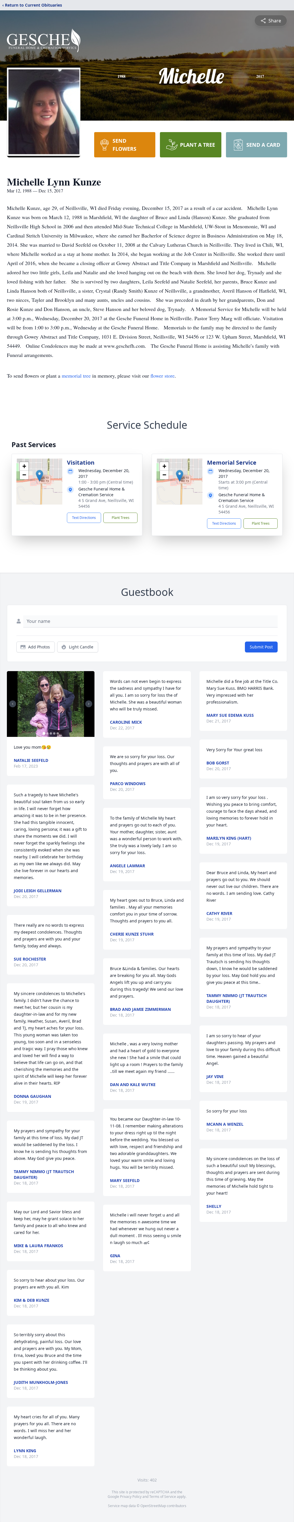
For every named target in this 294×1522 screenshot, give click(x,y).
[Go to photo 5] (58, 733)
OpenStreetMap (153, 1505)
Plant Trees (120, 517)
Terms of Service (162, 1496)
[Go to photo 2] (47, 733)
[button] (39, 476)
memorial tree (76, 375)
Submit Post (261, 647)
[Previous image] (12, 703)
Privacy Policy (131, 1496)
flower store (162, 375)
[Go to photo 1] (43, 733)
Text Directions (84, 517)
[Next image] (88, 703)
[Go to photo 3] (51, 733)
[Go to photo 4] (54, 733)
